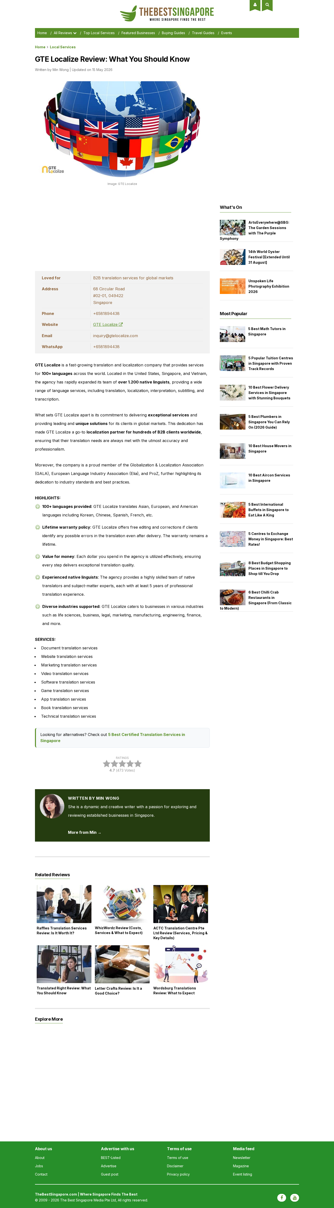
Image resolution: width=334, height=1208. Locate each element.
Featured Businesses (138, 33)
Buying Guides (173, 33)
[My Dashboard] (255, 4)
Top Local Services (99, 33)
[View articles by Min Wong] (52, 798)
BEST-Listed (111, 1158)
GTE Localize (106, 324)
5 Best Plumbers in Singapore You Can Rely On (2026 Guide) (269, 421)
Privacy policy (178, 1174)
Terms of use (177, 1158)
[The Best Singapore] (167, 7)
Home (42, 33)
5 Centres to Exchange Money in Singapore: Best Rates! (270, 539)
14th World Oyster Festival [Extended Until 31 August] (269, 257)
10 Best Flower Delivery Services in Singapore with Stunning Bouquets (269, 392)
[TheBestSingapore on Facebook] (281, 1198)
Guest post (109, 1174)
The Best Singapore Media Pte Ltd (88, 1200)
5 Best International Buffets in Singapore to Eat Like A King (268, 509)
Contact (41, 1174)
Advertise (108, 1166)
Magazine (241, 1166)
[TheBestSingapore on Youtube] (294, 1198)
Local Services (63, 47)
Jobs (39, 1166)
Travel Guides (203, 33)
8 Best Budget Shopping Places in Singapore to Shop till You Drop (269, 568)
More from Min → (84, 832)
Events (226, 33)
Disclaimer (175, 1166)
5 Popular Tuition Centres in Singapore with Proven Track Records (270, 363)
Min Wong (61, 70)
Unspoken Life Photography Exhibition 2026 (268, 286)
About (40, 1158)
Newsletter (241, 1158)
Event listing (242, 1174)
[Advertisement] (122, 227)
